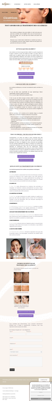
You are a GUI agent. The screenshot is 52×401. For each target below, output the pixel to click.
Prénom (28, 331)
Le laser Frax (12, 196)
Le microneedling (13, 223)
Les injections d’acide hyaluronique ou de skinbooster (21, 214)
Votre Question (14, 355)
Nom (11, 331)
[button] (16, 248)
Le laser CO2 (12, 186)
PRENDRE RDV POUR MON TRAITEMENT (26, 77)
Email (11, 337)
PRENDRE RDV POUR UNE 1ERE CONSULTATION (26, 73)
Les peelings (12, 174)
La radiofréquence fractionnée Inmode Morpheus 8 (21, 206)
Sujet (11, 349)
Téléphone (13, 343)
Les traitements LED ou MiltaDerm (17, 231)
